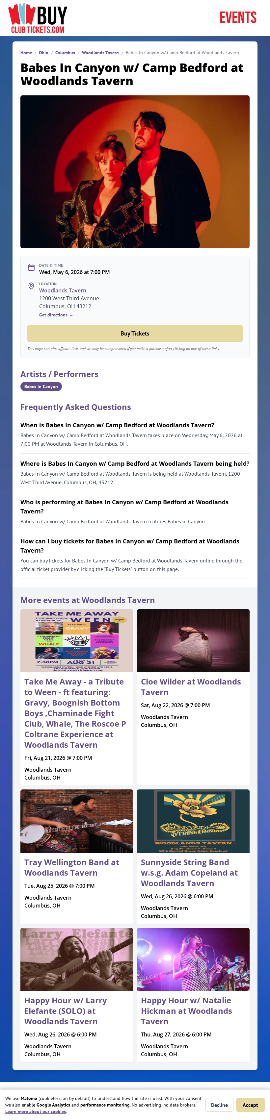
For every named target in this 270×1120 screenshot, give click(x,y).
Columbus (65, 53)
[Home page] (38, 18)
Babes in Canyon (41, 386)
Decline (219, 1105)
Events (238, 18)
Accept (250, 1105)
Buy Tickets (135, 333)
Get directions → (56, 315)
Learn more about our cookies (35, 1111)
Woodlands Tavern (100, 53)
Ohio (43, 53)
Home (26, 53)
